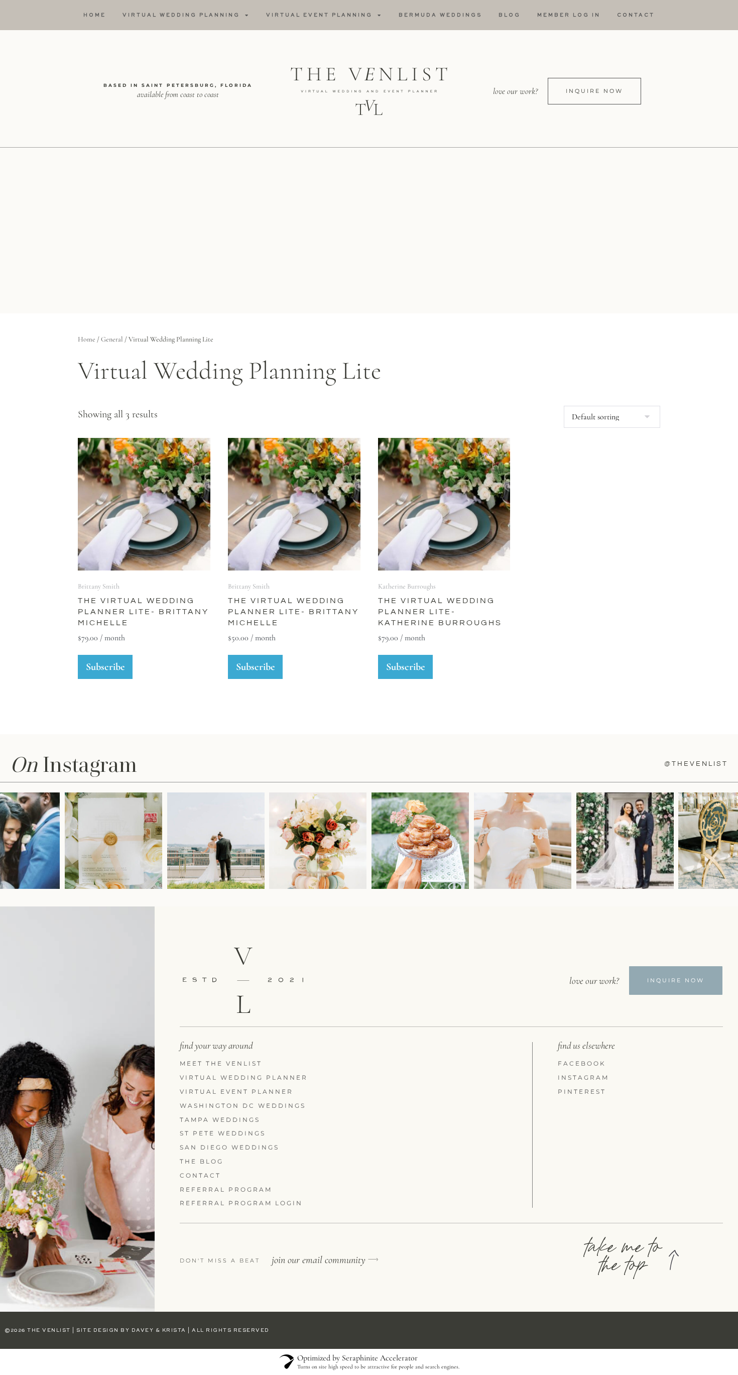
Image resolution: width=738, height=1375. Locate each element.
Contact (636, 15)
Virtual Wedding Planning (181, 15)
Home (94, 15)
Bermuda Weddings (440, 15)
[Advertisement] (369, 233)
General (112, 339)
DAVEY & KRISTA (159, 1330)
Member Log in (568, 15)
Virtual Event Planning (319, 15)
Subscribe (105, 667)
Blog (510, 15)
